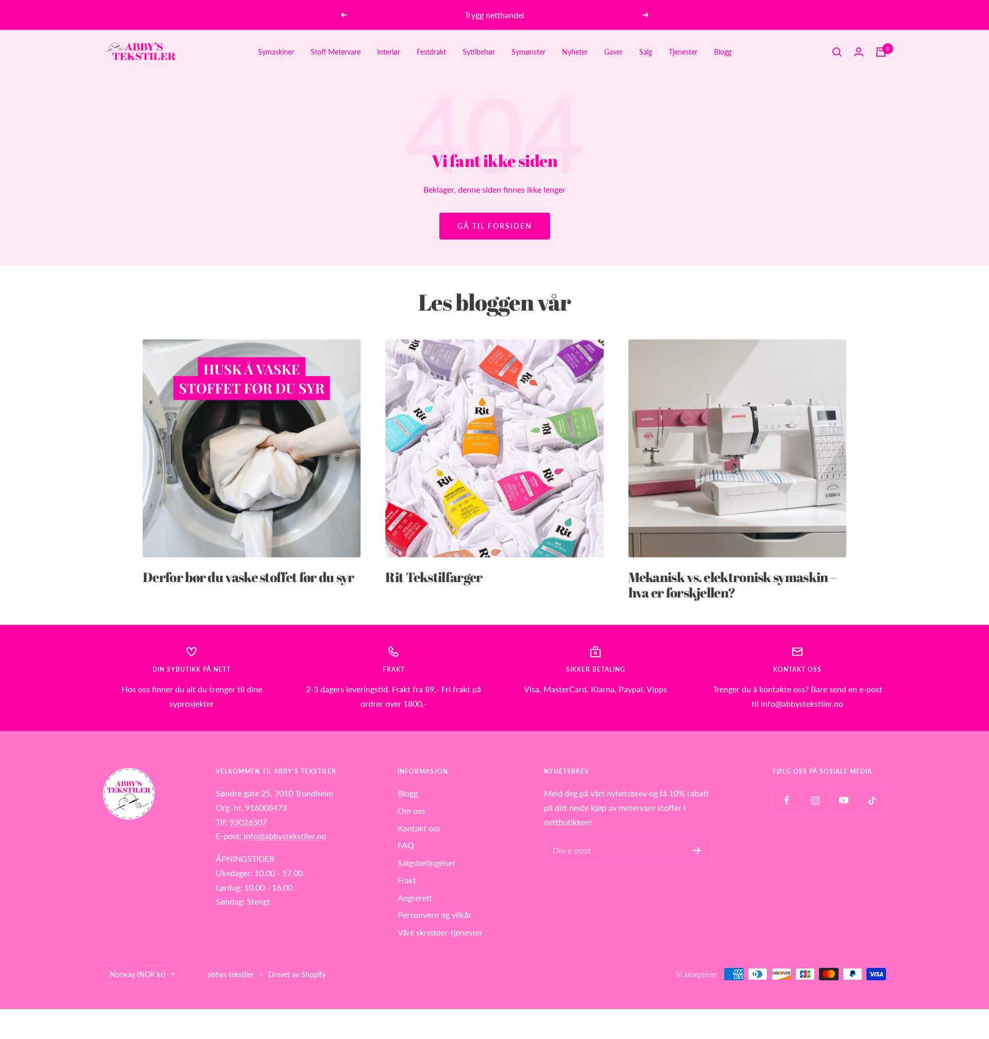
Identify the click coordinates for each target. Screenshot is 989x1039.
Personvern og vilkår (434, 914)
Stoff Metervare (336, 51)
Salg (645, 51)
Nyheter (575, 51)
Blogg (722, 51)
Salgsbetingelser (427, 862)
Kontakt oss (419, 828)
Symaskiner (276, 51)
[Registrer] (696, 850)
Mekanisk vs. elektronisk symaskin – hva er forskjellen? (732, 584)
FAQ (406, 845)
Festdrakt (431, 51)
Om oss (411, 810)
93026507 (248, 822)
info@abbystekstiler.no (285, 836)
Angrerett (415, 897)
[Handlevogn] (881, 52)
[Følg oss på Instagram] (815, 800)
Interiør (388, 51)
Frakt (407, 880)
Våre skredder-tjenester (440, 932)
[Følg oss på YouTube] (843, 800)
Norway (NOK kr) (137, 974)
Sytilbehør (479, 51)
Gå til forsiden (494, 226)
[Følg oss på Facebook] (787, 800)
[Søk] (837, 52)
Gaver (613, 51)
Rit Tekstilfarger (433, 577)
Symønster (528, 51)
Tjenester (683, 51)
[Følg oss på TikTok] (872, 800)
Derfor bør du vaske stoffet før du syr (248, 577)
